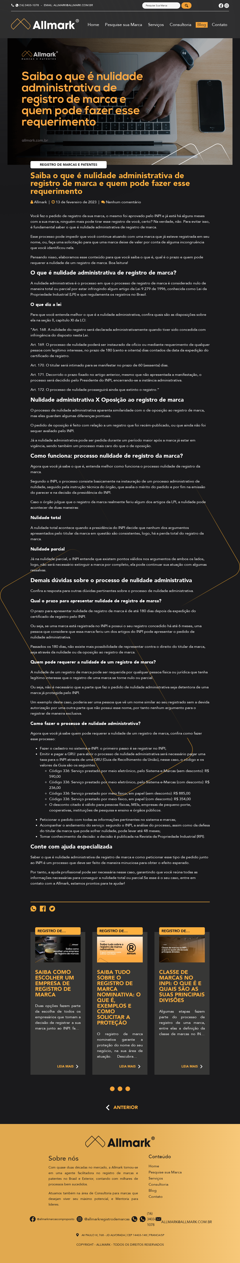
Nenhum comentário (123, 202)
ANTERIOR (125, 1107)
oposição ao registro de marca (178, 410)
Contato (219, 24)
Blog (201, 24)
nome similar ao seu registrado (160, 702)
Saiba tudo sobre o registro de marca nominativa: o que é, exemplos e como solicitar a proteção (119, 997)
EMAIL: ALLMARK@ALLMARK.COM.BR (68, 5)
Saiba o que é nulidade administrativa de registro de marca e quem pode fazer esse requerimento (110, 183)
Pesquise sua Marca (123, 24)
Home (93, 24)
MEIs (135, 804)
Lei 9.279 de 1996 (150, 288)
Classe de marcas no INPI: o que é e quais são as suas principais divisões (182, 986)
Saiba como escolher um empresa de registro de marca (54, 983)
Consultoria (180, 24)
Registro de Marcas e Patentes (68, 164)
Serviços (156, 24)
